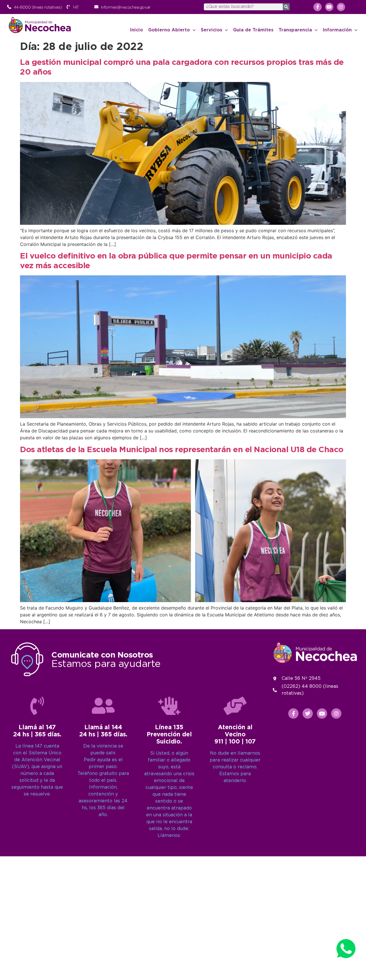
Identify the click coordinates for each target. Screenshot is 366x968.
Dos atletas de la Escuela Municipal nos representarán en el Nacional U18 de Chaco (181, 449)
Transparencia (295, 30)
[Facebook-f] (317, 7)
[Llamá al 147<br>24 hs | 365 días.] (37, 706)
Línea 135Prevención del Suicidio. (169, 734)
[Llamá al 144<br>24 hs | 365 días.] (103, 706)
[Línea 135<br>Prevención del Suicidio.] (169, 706)
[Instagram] (341, 7)
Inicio (136, 30)
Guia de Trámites (253, 30)
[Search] (286, 6)
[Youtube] (329, 7)
